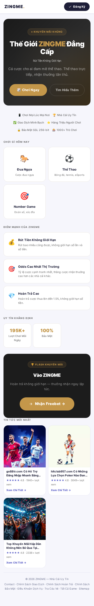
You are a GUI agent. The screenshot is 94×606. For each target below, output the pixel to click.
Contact (9, 584)
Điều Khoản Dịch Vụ (30, 588)
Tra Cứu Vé (51, 588)
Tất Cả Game (68, 588)
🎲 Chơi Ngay (28, 90)
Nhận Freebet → (50, 404)
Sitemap (84, 588)
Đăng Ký (79, 6)
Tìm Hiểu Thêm (67, 90)
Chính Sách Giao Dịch (30, 584)
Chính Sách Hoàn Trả (59, 584)
